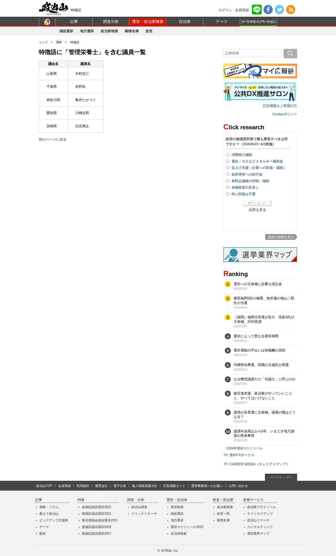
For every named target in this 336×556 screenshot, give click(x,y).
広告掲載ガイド (174, 486)
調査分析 (111, 21)
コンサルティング (260, 526)
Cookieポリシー (285, 114)
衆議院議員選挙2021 (96, 513)
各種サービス (253, 500)
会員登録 (242, 10)
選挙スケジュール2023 (187, 526)
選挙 (59, 42)
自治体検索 (179, 533)
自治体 (185, 21)
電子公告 (119, 486)
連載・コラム (49, 507)
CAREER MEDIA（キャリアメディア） (259, 464)
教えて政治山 (49, 513)
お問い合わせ (238, 486)
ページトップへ (281, 477)
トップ (43, 42)
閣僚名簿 (132, 31)
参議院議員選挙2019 (96, 526)
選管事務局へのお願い (207, 486)
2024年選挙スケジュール (244, 448)
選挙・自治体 (177, 500)
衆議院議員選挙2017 (96, 533)
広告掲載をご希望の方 (280, 106)
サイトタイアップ (260, 513)
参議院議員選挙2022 (96, 507)
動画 (42, 533)
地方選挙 (87, 31)
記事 (74, 21)
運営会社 (101, 486)
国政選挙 (66, 31)
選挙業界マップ (258, 533)
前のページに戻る (52, 139)
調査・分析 (135, 500)
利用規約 (82, 486)
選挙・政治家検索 (148, 21)
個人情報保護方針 (144, 486)
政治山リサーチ (258, 520)
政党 (149, 31)
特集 (81, 500)
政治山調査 (139, 507)
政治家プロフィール (261, 507)
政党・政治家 (223, 500)
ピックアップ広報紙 (53, 520)
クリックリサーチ (144, 513)
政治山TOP (44, 486)
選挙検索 (177, 507)
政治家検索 (109, 31)
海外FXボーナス (242, 455)
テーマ (222, 21)
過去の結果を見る (281, 237)
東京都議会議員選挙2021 (100, 520)
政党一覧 (223, 513)
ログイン (225, 10)
